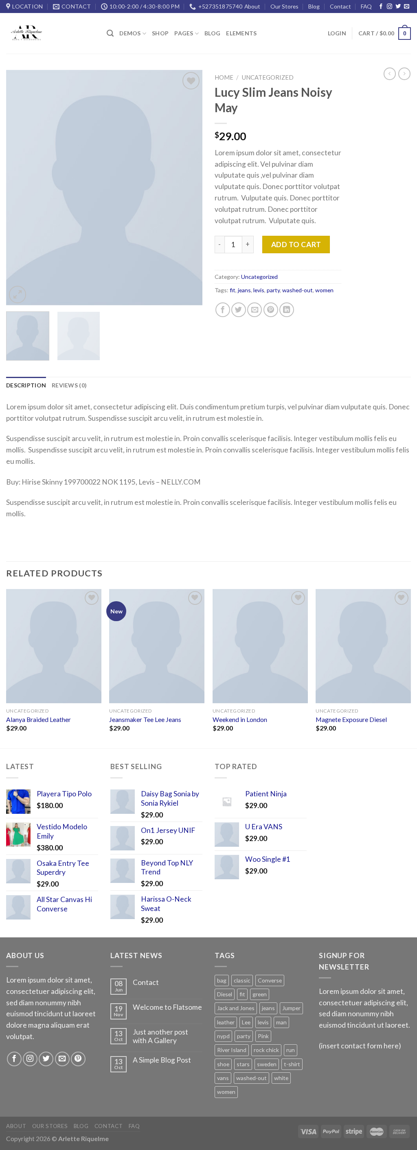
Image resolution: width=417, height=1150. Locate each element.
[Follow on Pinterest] (78, 1059)
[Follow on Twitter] (398, 7)
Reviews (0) (69, 385)
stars (243, 1064)
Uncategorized (268, 77)
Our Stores (284, 6)
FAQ (366, 6)
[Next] (188, 187)
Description (26, 385)
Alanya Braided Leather (38, 719)
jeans (244, 290)
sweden (267, 1064)
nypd (223, 1036)
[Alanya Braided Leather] (53, 646)
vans (223, 1077)
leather (226, 1022)
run (290, 1049)
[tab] (26, 385)
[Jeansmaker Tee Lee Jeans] (156, 646)
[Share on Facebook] (222, 309)
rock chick (266, 1049)
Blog (314, 6)
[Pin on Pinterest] (270, 309)
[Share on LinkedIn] (286, 309)
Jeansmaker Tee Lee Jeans (145, 719)
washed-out (297, 290)
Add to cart (296, 244)
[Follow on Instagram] (389, 7)
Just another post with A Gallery (160, 1036)
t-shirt (292, 1064)
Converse (270, 980)
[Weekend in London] (260, 646)
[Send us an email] (406, 7)
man (281, 1022)
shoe (223, 1064)
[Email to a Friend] (254, 309)
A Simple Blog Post (162, 1060)
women (324, 290)
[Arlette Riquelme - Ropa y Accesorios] (50, 33)
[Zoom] (17, 294)
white (281, 1077)
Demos (129, 33)
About (252, 6)
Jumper (291, 1007)
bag (221, 980)
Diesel (224, 994)
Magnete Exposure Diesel (351, 719)
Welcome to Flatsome (167, 1007)
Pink (263, 1036)
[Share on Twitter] (238, 309)
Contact (340, 6)
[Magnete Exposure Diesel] (363, 646)
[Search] (110, 33)
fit (232, 290)
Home (224, 77)
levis (258, 290)
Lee (246, 1022)
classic (242, 980)
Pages (183, 33)
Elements (241, 33)
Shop (160, 33)
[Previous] (20, 187)
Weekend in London (240, 719)
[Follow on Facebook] (381, 7)
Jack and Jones (236, 1007)
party (273, 290)
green (259, 994)
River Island (231, 1049)
